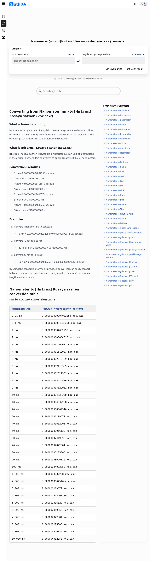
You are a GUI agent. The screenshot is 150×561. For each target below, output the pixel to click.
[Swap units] (78, 60)
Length (15, 48)
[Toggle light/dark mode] (134, 4)
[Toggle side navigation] (3, 3)
